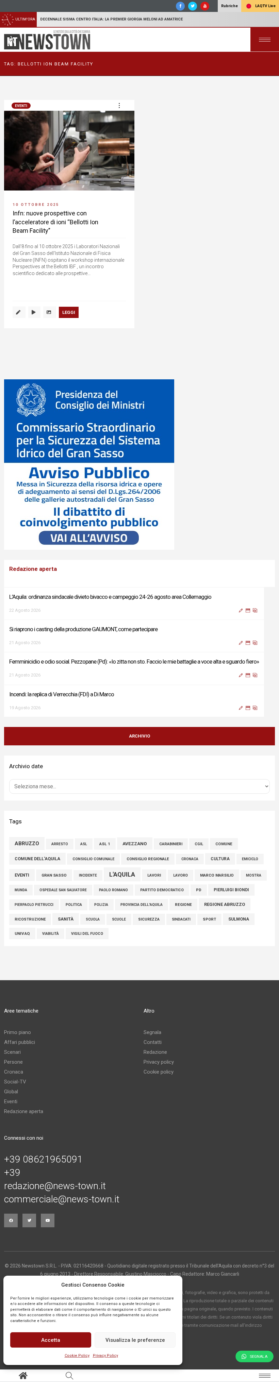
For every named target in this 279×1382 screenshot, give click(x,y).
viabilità (50, 934)
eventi (22, 875)
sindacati (181, 919)
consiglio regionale (148, 859)
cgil (199, 844)
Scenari (12, 1052)
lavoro (180, 875)
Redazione (155, 1052)
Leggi (68, 312)
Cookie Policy (77, 1355)
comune (223, 843)
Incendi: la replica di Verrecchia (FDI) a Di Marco (61, 693)
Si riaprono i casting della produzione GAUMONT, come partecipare (83, 628)
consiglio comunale (93, 859)
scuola (93, 919)
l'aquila (122, 874)
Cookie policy (159, 1072)
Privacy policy (159, 1062)
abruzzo (27, 843)
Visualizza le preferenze (135, 1340)
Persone (13, 1062)
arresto (59, 844)
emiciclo (250, 859)
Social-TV (15, 1082)
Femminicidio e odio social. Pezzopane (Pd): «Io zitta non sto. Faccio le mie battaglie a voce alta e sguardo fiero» (134, 660)
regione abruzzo (224, 904)
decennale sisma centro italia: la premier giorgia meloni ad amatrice (111, 19)
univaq (22, 933)
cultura (220, 858)
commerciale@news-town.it (61, 1199)
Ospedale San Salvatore (63, 890)
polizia (101, 904)
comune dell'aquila (37, 858)
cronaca (189, 859)
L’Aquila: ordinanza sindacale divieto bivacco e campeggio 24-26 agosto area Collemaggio (110, 596)
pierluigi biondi (231, 889)
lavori (154, 875)
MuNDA (21, 890)
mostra (253, 875)
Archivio (139, 736)
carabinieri (170, 844)
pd (198, 890)
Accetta (50, 1340)
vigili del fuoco (87, 933)
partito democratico (162, 890)
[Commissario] (139, 464)
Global (11, 1092)
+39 (12, 1173)
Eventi (21, 106)
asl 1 (104, 843)
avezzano (134, 843)
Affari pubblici (19, 1042)
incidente (88, 875)
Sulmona (238, 919)
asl (83, 844)
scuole (119, 919)
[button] (119, 105)
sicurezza (149, 919)
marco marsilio (217, 875)
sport (209, 919)
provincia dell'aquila (141, 904)
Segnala (152, 1032)
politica (74, 904)
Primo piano (17, 1032)
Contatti (153, 1042)
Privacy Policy (105, 1355)
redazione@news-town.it (55, 1186)
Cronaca (13, 1072)
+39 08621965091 (43, 1159)
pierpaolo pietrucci (34, 905)
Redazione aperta (23, 1111)
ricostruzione (30, 919)
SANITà (65, 919)
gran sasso (54, 875)
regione (183, 904)
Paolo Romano (113, 890)
